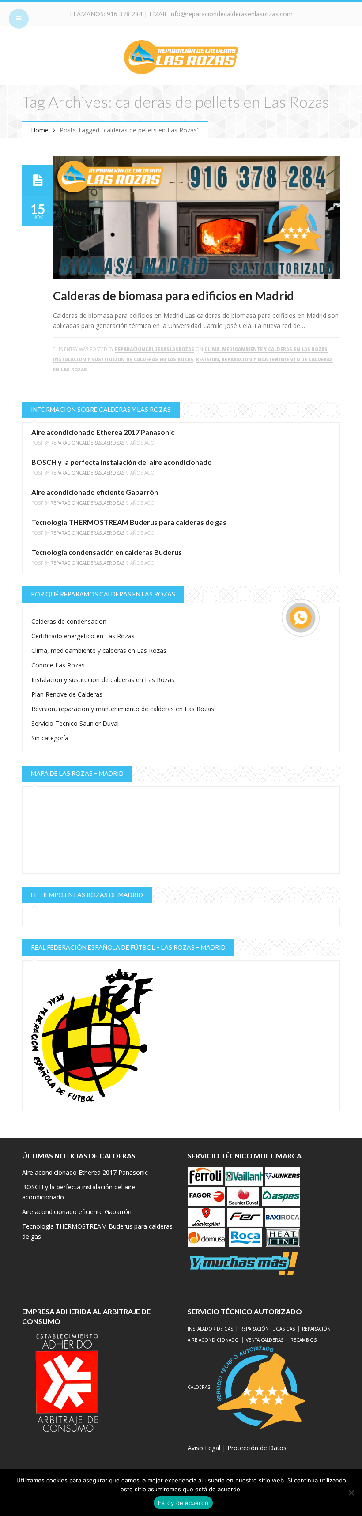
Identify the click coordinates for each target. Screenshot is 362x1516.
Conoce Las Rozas (58, 665)
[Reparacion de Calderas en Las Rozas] (181, 56)
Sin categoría (49, 738)
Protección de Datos (257, 1448)
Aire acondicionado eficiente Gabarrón (94, 492)
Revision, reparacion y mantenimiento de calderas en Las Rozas (122, 709)
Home (40, 130)
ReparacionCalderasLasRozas (154, 349)
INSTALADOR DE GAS (210, 1329)
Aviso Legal (204, 1448)
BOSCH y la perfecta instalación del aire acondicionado (121, 462)
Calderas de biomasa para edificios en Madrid (173, 295)
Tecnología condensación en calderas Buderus (106, 552)
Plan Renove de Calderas (66, 694)
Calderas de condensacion (68, 621)
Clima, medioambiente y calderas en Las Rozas (266, 349)
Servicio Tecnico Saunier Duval (75, 723)
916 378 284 (124, 14)
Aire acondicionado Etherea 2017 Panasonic (102, 432)
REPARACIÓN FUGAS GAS (267, 1329)
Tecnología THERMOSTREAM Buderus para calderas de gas (128, 522)
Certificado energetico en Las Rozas (83, 636)
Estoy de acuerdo (183, 1502)
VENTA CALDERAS (264, 1340)
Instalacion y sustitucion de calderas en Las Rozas (123, 359)
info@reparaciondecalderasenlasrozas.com (231, 14)
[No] (351, 1492)
